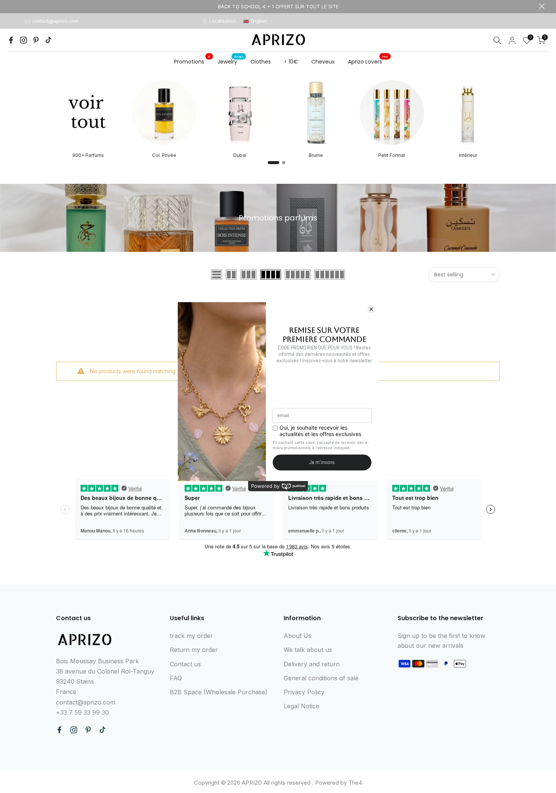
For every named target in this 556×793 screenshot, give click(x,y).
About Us (297, 635)
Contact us (185, 664)
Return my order (194, 649)
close (14, 6)
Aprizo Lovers (368, 61)
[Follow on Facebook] (11, 40)
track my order (191, 635)
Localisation (222, 21)
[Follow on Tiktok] (48, 40)
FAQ (176, 678)
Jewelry (230, 61)
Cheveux (323, 61)
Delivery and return (312, 664)
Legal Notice (301, 706)
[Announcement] (278, 7)
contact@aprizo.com (55, 21)
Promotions (192, 61)
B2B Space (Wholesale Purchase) (218, 692)
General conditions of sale (321, 678)
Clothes (260, 61)
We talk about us (308, 649)
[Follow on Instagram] (23, 40)
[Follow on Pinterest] (36, 40)
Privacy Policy (304, 692)
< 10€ (291, 61)
